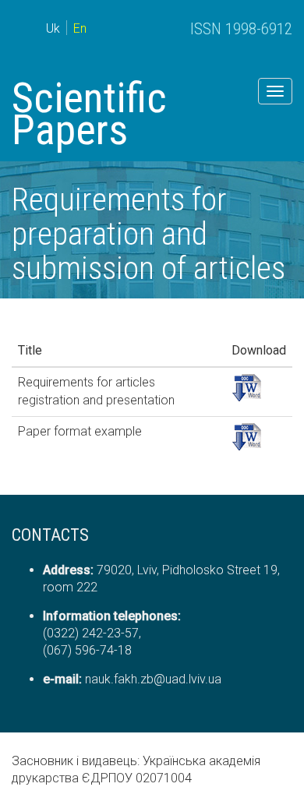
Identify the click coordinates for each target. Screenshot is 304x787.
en (80, 28)
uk (53, 28)
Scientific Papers (89, 113)
